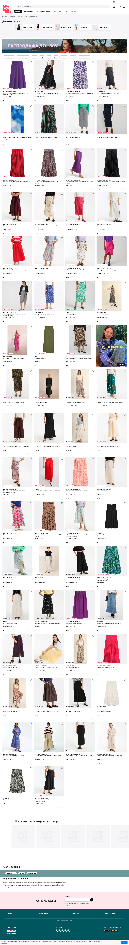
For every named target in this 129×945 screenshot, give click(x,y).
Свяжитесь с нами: (109, 913)
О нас (66, 11)
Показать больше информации (64, 920)
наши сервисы (43, 913)
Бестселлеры (57, 11)
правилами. (4, 943)
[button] (124, 6)
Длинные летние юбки (11, 873)
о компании (75, 913)
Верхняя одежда (28, 11)
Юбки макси (21, 873)
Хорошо (124, 942)
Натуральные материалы (43, 11)
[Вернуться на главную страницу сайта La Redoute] (7, 9)
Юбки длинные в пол (32, 873)
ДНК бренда (74, 11)
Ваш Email (67, 897)
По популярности (8, 57)
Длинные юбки (33, 16)
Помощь (9, 913)
